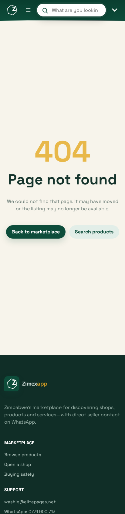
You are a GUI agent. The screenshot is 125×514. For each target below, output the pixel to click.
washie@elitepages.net (30, 502)
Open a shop (17, 464)
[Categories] (115, 10)
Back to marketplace (36, 232)
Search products (94, 232)
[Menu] (28, 10)
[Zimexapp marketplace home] (11, 10)
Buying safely (19, 474)
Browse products (22, 454)
